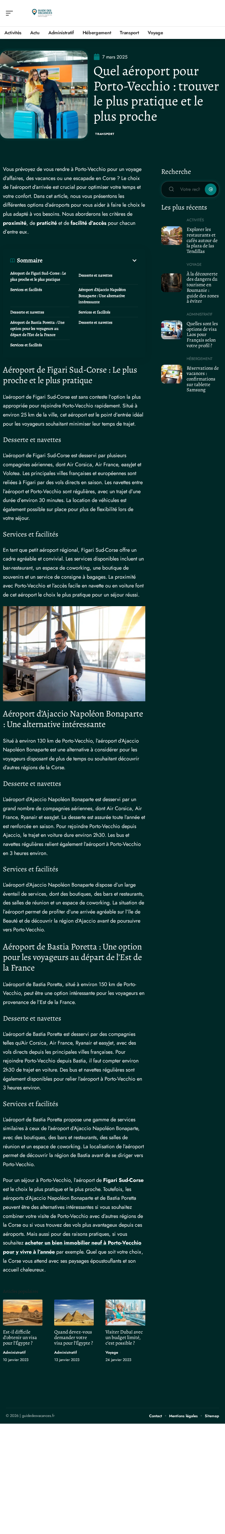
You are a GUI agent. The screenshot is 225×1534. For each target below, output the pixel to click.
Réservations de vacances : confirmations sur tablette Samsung (203, 379)
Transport (104, 134)
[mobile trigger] (11, 13)
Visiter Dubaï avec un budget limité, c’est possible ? (124, 1337)
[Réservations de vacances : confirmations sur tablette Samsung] (172, 374)
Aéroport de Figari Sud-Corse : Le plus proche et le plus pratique (38, 276)
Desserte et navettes (95, 275)
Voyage (111, 1352)
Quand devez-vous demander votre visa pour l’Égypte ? (73, 1337)
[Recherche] (215, 13)
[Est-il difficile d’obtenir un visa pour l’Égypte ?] (22, 1313)
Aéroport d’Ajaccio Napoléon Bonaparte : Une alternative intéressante (102, 296)
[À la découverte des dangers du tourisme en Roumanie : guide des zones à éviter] (172, 282)
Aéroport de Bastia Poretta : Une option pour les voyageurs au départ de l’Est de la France (37, 328)
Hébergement (199, 358)
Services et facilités (26, 289)
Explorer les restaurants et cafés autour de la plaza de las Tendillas (202, 240)
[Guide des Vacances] (42, 13)
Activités (195, 220)
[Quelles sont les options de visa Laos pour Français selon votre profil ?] (172, 329)
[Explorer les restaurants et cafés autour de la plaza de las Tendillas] (172, 235)
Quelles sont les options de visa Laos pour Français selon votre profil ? (202, 334)
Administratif (14, 1352)
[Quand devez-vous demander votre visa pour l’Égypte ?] (74, 1313)
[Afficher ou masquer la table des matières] (90, 260)
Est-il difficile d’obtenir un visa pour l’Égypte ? (20, 1337)
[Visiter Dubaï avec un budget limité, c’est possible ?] (125, 1313)
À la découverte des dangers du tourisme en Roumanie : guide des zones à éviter (203, 287)
